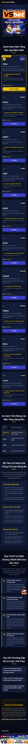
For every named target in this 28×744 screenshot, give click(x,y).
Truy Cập (14, 124)
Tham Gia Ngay (14, 89)
